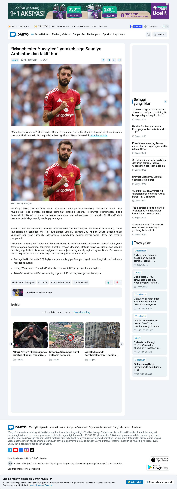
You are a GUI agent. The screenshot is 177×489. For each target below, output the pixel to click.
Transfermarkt (80, 282)
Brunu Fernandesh (60, 282)
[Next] (121, 344)
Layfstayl (118, 34)
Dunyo (76, 34)
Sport (106, 34)
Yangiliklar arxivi (121, 427)
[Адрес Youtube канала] (15, 450)
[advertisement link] (136, 26)
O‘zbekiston (41, 34)
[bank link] (41, 26)
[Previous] (11, 344)
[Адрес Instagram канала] (26, 450)
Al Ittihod (42, 282)
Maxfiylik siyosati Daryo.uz (41, 485)
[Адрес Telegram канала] (10, 450)
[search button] (148, 34)
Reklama (136, 427)
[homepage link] (19, 34)
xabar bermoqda (98, 135)
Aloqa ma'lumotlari (77, 427)
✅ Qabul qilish (135, 482)
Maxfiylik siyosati (38, 427)
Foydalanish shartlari (100, 427)
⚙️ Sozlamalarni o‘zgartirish (159, 482)
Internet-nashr (57, 427)
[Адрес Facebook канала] (21, 450)
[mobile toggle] (32, 34)
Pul (83, 34)
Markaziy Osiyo (60, 34)
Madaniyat (93, 34)
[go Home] (17, 427)
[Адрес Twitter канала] (32, 450)
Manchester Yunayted (23, 282)
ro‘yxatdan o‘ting (81, 312)
